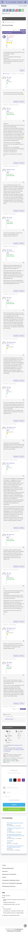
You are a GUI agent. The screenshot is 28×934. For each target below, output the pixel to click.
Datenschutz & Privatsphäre (9, 874)
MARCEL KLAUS (12, 342)
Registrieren (20, 2)
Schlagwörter (7, 751)
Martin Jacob (11, 534)
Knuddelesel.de (19, 929)
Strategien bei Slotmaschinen (9, 902)
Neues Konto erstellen (14, 809)
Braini (9, 387)
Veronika (10, 217)
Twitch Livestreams (7, 908)
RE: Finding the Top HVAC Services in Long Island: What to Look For (15, 846)
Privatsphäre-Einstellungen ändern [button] (11, 880)
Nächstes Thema (9, 719)
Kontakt (4, 877)
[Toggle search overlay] (6, 2)
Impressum (5, 871)
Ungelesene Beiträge (19, 749)
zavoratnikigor (12, 825)
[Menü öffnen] (25, 2)
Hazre (9, 573)
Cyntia (9, 297)
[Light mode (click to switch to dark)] (9, 2)
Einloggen (14, 2)
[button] (6, 2)
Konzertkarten (10, 840)
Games (3, 897)
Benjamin (10, 250)
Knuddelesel (11, 36)
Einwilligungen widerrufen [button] (8, 886)
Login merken (7, 796)
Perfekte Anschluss (6, 895)
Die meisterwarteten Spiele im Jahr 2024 (11, 904)
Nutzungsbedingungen (8, 868)
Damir (9, 108)
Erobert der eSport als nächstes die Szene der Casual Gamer (14, 900)
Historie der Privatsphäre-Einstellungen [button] (12, 883)
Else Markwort (11, 463)
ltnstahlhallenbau (19, 748)
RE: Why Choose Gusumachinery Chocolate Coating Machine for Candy (15, 835)
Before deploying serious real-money (15, 822)
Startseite (21, 5)
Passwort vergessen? (14, 800)
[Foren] (3, 22)
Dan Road (11, 850)
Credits (4, 865)
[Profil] (7, 39)
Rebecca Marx (11, 169)
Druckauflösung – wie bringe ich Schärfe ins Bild (13, 910)
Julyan (9, 77)
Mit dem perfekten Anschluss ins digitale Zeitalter (13, 912)
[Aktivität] (8, 39)
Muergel (10, 662)
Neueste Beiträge (8, 749)
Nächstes (22, 30)
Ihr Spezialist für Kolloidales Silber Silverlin (11, 915)
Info (3, 906)
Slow (10, 843)
